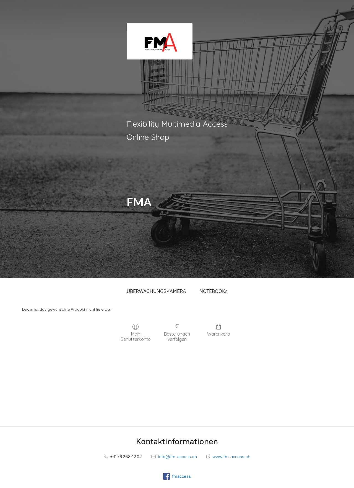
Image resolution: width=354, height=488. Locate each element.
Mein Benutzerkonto (136, 336)
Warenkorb (218, 334)
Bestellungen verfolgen (177, 336)
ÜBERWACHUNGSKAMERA (156, 291)
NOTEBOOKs (213, 291)
